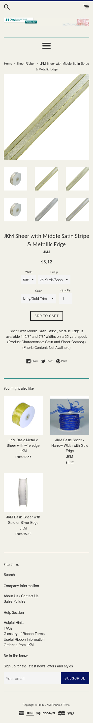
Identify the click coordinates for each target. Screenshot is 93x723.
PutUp (54, 272)
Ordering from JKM (19, 644)
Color (38, 291)
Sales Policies (14, 601)
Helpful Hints (14, 622)
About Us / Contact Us (21, 595)
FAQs (8, 628)
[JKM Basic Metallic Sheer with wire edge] (23, 415)
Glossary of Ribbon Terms (24, 633)
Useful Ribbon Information (24, 639)
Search (9, 574)
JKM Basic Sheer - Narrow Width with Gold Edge (69, 445)
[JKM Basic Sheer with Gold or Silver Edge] (23, 492)
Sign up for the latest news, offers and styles (38, 665)
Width (28, 272)
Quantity (66, 290)
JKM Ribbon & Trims (57, 705)
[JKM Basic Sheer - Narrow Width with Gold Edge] (70, 415)
